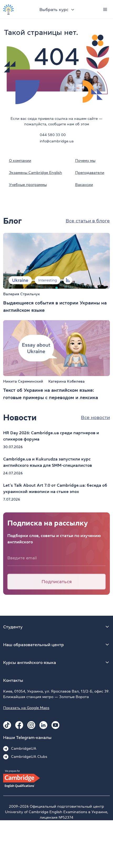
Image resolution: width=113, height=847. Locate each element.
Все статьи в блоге (88, 220)
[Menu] (105, 9)
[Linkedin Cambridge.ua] (43, 725)
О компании (20, 160)
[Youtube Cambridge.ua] (55, 725)
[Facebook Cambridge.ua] (19, 725)
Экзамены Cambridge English (35, 172)
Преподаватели (89, 172)
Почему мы (85, 160)
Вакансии (84, 184)
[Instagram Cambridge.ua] (31, 725)
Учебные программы (28, 184)
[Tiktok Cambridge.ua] (7, 725)
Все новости (95, 417)
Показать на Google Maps (26, 708)
